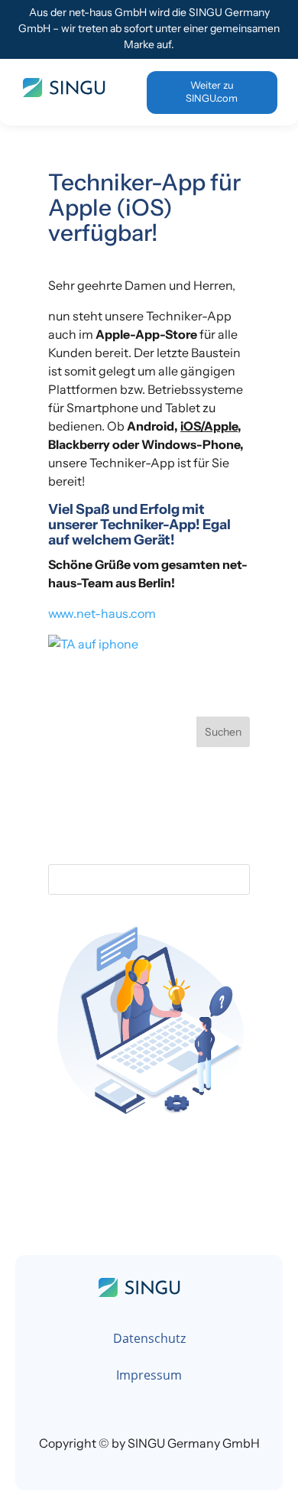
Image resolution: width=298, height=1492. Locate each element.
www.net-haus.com (102, 613)
